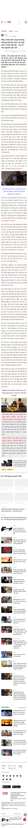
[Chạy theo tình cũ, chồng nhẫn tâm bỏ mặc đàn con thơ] (6, 580)
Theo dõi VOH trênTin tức (21, 51)
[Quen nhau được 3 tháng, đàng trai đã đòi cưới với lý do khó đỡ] (6, 528)
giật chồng (5, 221)
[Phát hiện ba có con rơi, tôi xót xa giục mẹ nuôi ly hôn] (6, 599)
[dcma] (3, 779)
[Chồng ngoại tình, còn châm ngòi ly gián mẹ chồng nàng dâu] (6, 540)
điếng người (17, 169)
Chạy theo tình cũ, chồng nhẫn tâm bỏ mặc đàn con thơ (19, 581)
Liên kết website (20, 766)
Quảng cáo (4, 765)
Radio (14, 652)
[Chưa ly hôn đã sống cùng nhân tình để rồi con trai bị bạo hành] (6, 609)
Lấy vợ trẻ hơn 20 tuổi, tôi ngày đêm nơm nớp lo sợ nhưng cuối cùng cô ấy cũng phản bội (20, 463)
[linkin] (17, 776)
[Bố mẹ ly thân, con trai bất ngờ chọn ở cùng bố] (6, 560)
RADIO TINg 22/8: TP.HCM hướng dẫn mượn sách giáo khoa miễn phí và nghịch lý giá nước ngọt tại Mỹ (19, 695)
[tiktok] (10, 776)
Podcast (15, 673)
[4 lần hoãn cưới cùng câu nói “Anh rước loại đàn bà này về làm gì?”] (6, 743)
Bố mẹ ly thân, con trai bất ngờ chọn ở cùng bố (20, 561)
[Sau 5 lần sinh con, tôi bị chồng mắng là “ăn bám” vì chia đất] (6, 733)
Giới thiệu (3, 813)
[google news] (20, 776)
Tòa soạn (10, 765)
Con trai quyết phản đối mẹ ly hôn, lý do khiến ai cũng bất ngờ (19, 551)
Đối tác (3, 768)
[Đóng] (26, 817)
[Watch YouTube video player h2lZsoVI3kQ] (14, 405)
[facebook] (3, 776)
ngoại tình (10, 469)
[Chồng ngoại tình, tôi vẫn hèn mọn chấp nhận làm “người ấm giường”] (6, 722)
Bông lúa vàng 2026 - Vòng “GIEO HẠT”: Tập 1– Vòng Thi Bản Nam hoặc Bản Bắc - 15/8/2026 (20, 644)
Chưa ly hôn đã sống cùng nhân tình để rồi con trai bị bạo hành (19, 611)
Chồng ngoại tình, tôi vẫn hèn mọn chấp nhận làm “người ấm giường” (19, 722)
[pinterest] (13, 776)
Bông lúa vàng (16, 627)
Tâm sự (16, 31)
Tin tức (4, 31)
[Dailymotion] (10, 779)
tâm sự (4, 469)
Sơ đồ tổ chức (17, 813)
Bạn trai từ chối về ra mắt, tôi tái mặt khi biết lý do (19, 621)
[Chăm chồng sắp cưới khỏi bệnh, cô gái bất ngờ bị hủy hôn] (6, 570)
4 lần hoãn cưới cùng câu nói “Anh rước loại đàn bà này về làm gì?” (20, 742)
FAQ (14, 768)
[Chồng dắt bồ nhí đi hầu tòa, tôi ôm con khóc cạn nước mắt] (6, 713)
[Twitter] (7, 779)
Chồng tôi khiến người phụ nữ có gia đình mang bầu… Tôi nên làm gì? (13, 510)
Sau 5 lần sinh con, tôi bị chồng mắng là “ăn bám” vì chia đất (19, 732)
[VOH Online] (9, 22)
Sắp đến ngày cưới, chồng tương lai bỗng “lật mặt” (19, 591)
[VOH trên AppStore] (7, 787)
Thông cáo (10, 768)
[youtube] (7, 776)
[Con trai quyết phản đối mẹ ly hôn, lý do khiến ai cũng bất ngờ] (6, 550)
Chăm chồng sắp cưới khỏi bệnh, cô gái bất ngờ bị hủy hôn (19, 571)
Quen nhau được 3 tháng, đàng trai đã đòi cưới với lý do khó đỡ (19, 530)
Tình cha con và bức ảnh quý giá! (19, 655)
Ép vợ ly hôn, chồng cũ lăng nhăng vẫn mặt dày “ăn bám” (20, 752)
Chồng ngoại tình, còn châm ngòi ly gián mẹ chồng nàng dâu (19, 541)
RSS (14, 765)
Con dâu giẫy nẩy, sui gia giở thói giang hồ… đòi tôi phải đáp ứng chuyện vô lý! (13, 518)
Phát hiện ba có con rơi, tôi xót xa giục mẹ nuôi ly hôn (19, 601)
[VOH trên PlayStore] (16, 787)
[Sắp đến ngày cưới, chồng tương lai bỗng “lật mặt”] (6, 589)
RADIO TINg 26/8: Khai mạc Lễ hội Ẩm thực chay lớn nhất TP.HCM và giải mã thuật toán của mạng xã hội (19, 680)
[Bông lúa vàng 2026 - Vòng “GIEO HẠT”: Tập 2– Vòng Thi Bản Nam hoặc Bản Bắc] (6, 629)
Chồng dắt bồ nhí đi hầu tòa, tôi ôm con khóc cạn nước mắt (19, 712)
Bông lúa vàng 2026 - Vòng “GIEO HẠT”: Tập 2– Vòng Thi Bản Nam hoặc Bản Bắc (20, 631)
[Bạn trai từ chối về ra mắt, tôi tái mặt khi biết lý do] (6, 619)
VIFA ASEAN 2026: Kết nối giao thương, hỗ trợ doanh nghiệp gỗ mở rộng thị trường (20, 666)
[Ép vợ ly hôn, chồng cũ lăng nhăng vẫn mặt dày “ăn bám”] (6, 752)
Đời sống (11, 31)
